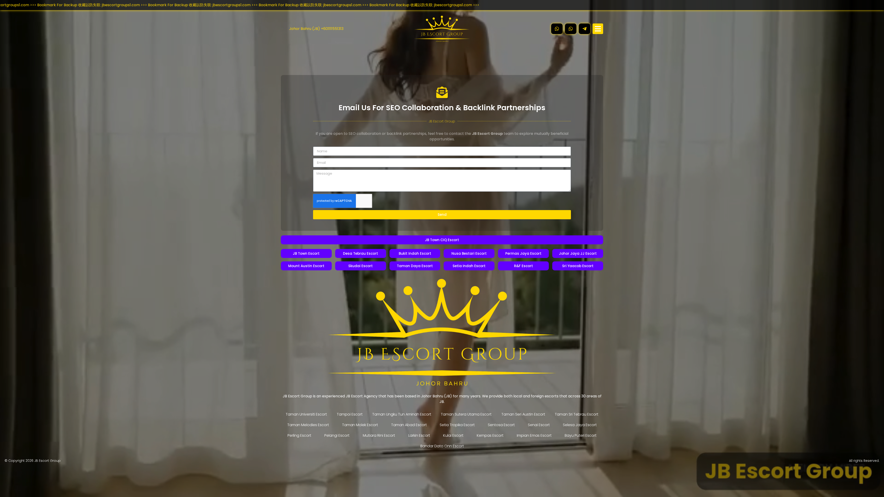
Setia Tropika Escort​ (457, 425)
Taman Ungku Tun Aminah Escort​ (401, 414)
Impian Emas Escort (534, 435)
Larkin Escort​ (419, 435)
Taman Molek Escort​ (360, 425)
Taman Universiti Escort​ (306, 414)
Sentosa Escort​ (501, 425)
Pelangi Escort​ (336, 435)
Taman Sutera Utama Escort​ (466, 414)
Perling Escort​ (299, 435)
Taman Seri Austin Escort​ (523, 414)
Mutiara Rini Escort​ (379, 435)
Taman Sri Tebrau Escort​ (576, 414)
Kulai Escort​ (453, 435)
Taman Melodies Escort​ (308, 425)
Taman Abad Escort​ (409, 425)
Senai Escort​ (539, 425)
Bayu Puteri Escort (580, 435)
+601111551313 (332, 28)
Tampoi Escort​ (350, 414)
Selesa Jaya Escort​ (580, 425)
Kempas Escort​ (490, 435)
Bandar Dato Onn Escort (442, 446)
